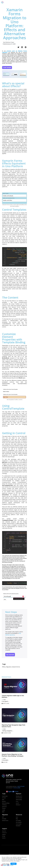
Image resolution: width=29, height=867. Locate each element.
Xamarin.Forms (16, 667)
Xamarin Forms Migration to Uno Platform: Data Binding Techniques (12, 755)
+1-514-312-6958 (16, 787)
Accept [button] (13, 863)
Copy (25, 248)
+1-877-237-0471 (20, 786)
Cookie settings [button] (5, 863)
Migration (8, 667)
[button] (27, 2)
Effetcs (4, 667)
